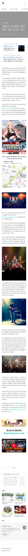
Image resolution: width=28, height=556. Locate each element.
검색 (21, 3)
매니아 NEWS (7, 474)
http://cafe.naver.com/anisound (16, 409)
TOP (25, 548)
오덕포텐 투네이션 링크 (7, 548)
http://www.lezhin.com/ (9, 217)
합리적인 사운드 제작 (9, 46)
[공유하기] (7, 468)
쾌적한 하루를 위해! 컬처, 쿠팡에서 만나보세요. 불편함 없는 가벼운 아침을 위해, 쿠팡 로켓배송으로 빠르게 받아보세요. (14, 60)
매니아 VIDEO (14, 9)
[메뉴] (25, 3)
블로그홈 (4, 9)
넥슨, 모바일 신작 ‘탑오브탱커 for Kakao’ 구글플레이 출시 (11, 477)
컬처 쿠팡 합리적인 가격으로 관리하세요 (14, 57)
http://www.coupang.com (10, 55)
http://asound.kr (7, 108)
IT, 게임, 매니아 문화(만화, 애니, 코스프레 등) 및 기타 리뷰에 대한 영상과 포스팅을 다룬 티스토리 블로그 (11, 530)
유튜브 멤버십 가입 (6, 550)
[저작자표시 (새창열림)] (17, 467)
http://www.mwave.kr (9, 44)
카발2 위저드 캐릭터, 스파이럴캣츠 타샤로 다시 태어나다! (11, 485)
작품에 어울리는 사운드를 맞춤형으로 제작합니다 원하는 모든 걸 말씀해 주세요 (9, 49)
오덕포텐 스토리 (6, 526)
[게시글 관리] (9, 468)
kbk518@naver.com (14, 433)
